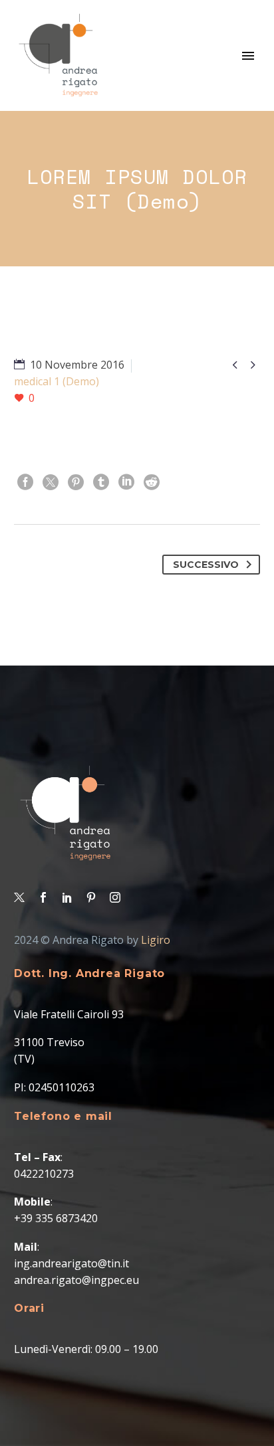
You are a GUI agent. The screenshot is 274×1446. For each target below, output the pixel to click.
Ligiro (155, 940)
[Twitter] (51, 482)
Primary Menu (248, 56)
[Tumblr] (101, 482)
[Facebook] (25, 482)
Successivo (206, 565)
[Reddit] (152, 482)
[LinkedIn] (126, 482)
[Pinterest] (76, 482)
